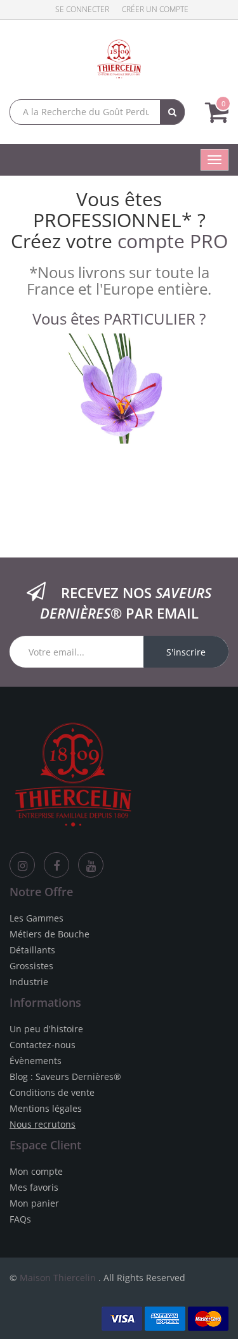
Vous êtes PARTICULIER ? (119, 318)
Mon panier (34, 1203)
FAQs (20, 1219)
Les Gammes (36, 918)
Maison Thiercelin (58, 1278)
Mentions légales (46, 1108)
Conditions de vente (52, 1092)
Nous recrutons (43, 1124)
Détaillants (32, 950)
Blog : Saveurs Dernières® (65, 1076)
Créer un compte (155, 9)
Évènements (36, 1061)
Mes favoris (34, 1187)
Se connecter (82, 9)
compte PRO (172, 241)
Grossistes (31, 966)
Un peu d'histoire (46, 1029)
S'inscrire (186, 652)
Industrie (29, 982)
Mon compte (36, 1171)
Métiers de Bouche (49, 934)
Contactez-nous (43, 1045)
